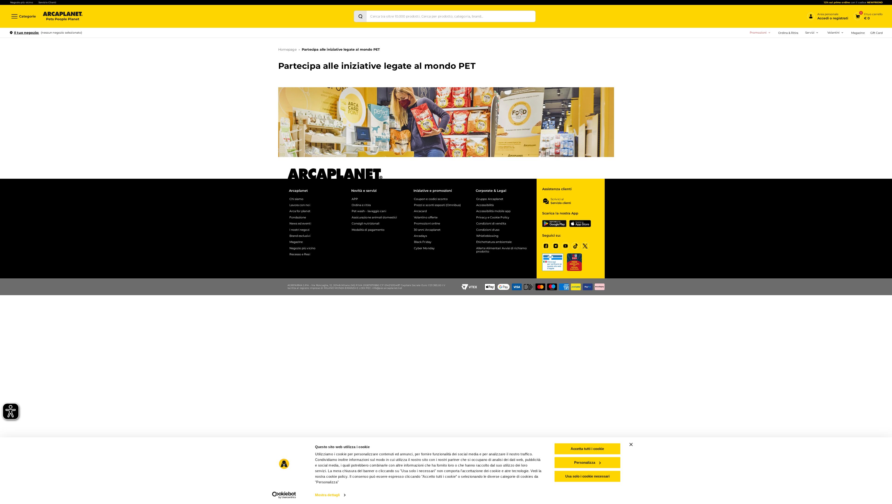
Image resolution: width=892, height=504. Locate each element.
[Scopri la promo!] (849, 65)
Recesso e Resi (299, 254)
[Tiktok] (575, 246)
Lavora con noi (299, 205)
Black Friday (422, 242)
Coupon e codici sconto (431, 199)
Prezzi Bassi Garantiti (780, 53)
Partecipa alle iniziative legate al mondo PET (341, 49)
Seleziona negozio (62, 88)
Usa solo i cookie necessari (587, 476)
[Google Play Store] (554, 223)
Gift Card (876, 33)
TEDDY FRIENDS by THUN (785, 45)
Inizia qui (825, 50)
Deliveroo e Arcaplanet (790, 82)
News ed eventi (300, 223)
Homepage (287, 49)
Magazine (857, 33)
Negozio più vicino (21, 2)
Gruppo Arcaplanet (489, 199)
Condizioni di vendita (491, 223)
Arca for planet (299, 211)
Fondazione (297, 217)
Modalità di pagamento (368, 229)
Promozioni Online (738, 53)
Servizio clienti (561, 203)
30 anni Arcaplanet (427, 229)
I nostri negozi (299, 229)
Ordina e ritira (361, 205)
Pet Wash (781, 45)
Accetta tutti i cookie (587, 449)
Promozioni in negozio (742, 45)
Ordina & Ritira (788, 33)
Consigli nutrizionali (366, 223)
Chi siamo (296, 199)
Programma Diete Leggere (785, 60)
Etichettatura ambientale (494, 242)
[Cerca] (360, 16)
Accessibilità (485, 205)
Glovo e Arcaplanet (787, 75)
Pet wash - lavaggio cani (369, 211)
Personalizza (584, 462)
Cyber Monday (424, 248)
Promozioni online (427, 223)
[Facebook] (546, 246)
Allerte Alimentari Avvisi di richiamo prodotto (501, 250)
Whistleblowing (487, 236)
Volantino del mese (797, 45)
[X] (585, 246)
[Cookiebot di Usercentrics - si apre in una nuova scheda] (284, 494)
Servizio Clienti (47, 2)
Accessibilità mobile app (493, 211)
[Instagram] (555, 246)
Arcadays (420, 236)
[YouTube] (565, 246)
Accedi (814, 40)
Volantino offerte (425, 217)
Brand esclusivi (299, 236)
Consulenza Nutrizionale (791, 67)
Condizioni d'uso (488, 229)
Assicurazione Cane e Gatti (792, 60)
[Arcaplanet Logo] (63, 16)
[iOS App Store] (580, 223)
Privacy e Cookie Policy (492, 217)
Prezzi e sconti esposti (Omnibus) (437, 205)
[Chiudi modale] (107, 49)
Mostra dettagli (327, 495)
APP (355, 199)
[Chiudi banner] (631, 444)
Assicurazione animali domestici (374, 217)
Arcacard (780, 53)
